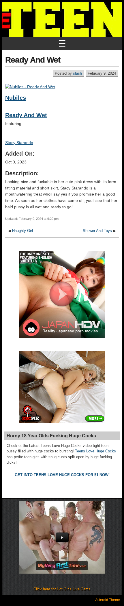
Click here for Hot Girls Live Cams (62, 589)
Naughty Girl (22, 231)
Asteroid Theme (107, 600)
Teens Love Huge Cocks (95, 451)
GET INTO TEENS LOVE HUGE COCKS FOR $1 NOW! (62, 475)
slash (77, 73)
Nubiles (15, 98)
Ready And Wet (32, 59)
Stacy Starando (19, 142)
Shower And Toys (97, 231)
